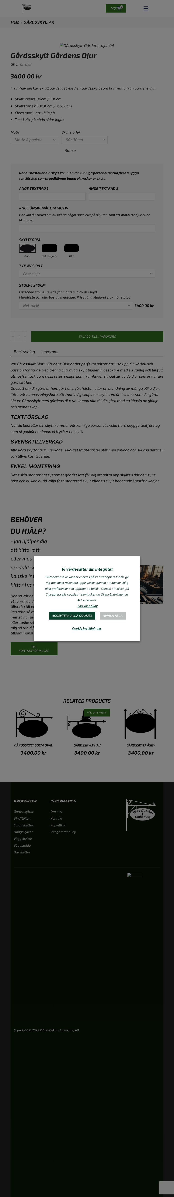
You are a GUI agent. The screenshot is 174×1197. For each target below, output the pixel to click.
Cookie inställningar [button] (86, 628)
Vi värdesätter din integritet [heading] (87, 569)
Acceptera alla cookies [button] (72, 615)
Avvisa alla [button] (113, 615)
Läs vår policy (88, 606)
